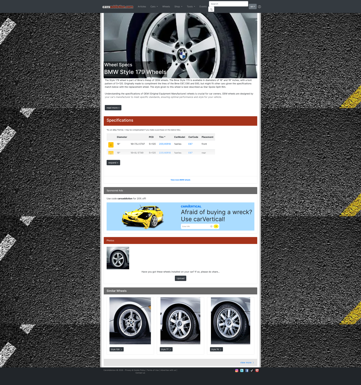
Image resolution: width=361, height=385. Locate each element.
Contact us (140, 373)
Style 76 (215, 349)
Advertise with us (168, 370)
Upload (180, 278)
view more (246, 362)
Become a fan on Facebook (247, 370)
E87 (190, 143)
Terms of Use (153, 370)
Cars (153, 6)
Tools (190, 6)
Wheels (166, 6)
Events (203, 6)
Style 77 (165, 349)
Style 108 (115, 349)
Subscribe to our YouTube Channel (257, 370)
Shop (177, 6)
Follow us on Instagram (236, 370)
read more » (113, 107)
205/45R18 (165, 143)
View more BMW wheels (180, 180)
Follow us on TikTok (252, 370)
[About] (259, 6)
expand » (113, 162)
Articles (142, 6)
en (252, 6)
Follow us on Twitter (242, 370)
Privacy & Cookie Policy (135, 370)
